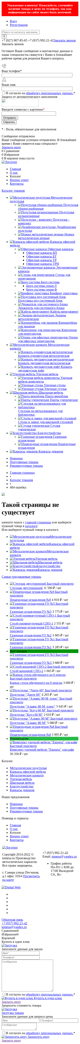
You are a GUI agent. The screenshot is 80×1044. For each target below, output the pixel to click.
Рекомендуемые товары (26, 465)
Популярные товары (24, 462)
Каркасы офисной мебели (28, 771)
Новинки (16, 458)
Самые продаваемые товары (21, 576)
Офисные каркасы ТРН (42, 263)
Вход (13, 21)
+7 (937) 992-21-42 (14, 923)
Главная (15, 169)
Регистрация (18, 25)
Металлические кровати (27, 775)
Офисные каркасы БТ (41, 256)
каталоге (31, 526)
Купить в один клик (47, 998)
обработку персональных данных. (49, 93)
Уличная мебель (46, 558)
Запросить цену (38, 1036)
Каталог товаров (13, 190)
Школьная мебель (50, 562)
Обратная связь (12, 919)
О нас (14, 172)
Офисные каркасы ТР (41, 260)
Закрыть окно (11, 147)
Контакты (17, 183)
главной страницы (38, 522)
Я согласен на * (40, 994)
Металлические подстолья (28, 768)
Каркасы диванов (50, 569)
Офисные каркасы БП (41, 252)
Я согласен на (40, 93)
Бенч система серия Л (41, 286)
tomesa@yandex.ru (64, 856)
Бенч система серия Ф (41, 289)
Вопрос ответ (19, 180)
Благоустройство (48, 566)
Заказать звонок (65, 40)
